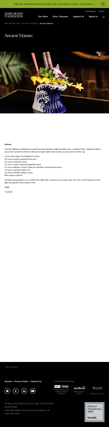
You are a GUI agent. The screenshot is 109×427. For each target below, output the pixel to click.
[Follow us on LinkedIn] (24, 390)
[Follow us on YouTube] (32, 390)
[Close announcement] (103, 4)
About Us (93, 16)
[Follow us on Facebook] (15, 390)
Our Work (43, 16)
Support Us (78, 16)
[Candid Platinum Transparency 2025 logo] (94, 421)
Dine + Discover (60, 16)
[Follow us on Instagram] (7, 390)
